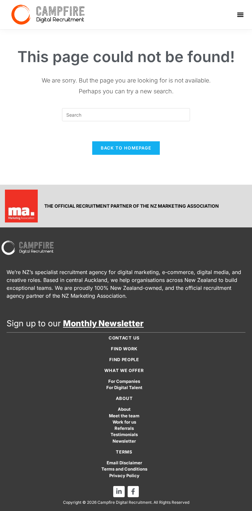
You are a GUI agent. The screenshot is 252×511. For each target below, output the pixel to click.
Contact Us (124, 337)
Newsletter (124, 441)
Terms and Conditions (124, 469)
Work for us (124, 422)
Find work (124, 348)
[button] (240, 15)
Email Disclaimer (124, 463)
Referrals (124, 428)
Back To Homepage (126, 148)
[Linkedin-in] (118, 491)
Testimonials (124, 434)
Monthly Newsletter (103, 323)
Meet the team (124, 416)
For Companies (124, 381)
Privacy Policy (124, 476)
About (124, 409)
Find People (124, 359)
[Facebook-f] (133, 491)
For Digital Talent (124, 387)
